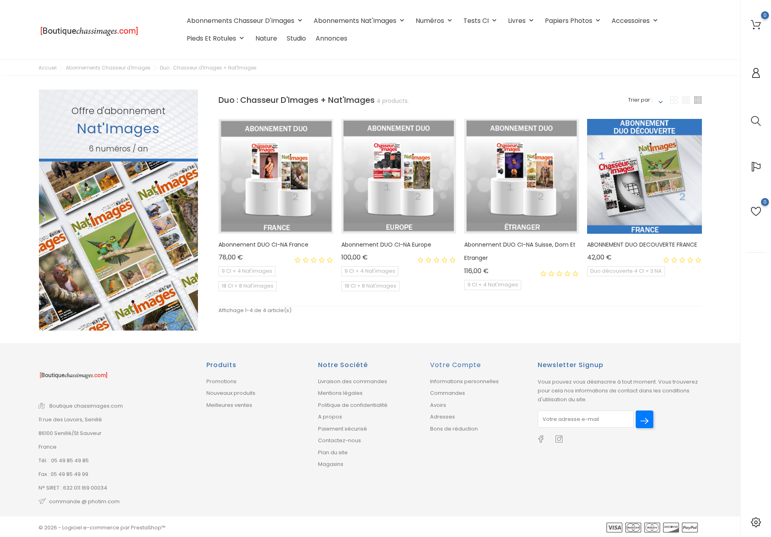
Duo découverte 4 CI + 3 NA (626, 271)
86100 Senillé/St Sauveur (70, 433)
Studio (296, 38)
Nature (266, 38)
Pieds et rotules (216, 38)
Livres (521, 20)
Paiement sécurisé (342, 429)
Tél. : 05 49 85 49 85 (64, 460)
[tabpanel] (118, 210)
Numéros (435, 20)
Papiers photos (573, 20)
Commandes (447, 393)
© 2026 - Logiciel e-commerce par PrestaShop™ (102, 527)
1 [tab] (191, 209)
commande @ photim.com (84, 501)
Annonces (331, 38)
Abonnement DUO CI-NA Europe (386, 245)
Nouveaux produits (230, 393)
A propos (330, 417)
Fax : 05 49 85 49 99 (63, 474)
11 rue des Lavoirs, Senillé (70, 419)
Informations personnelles (464, 381)
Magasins (330, 464)
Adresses (442, 417)
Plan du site (333, 452)
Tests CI (480, 20)
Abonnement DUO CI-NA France (263, 245)
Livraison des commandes (352, 381)
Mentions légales (340, 393)
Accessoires (635, 20)
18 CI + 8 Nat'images (247, 286)
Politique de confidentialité (353, 405)
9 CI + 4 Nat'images (247, 271)
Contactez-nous (339, 440)
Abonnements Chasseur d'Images (245, 20)
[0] (756, 25)
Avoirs (438, 405)
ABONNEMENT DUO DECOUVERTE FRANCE (642, 245)
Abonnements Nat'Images (360, 20)
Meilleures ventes (229, 405)
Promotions (221, 381)
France (48, 447)
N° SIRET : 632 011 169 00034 (73, 488)
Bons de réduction (454, 429)
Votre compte (455, 365)
